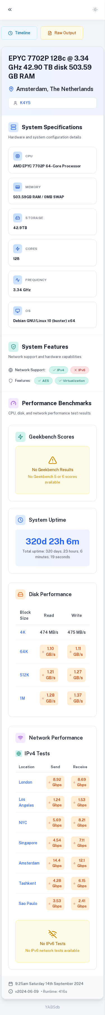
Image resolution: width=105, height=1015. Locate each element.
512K (24, 675)
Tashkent (27, 883)
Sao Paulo (28, 903)
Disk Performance (50, 594)
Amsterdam (29, 863)
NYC (23, 822)
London (25, 782)
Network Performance (56, 738)
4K (22, 632)
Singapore (28, 843)
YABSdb (52, 1007)
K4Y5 (25, 103)
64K (24, 651)
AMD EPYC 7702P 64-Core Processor (47, 166)
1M (22, 698)
